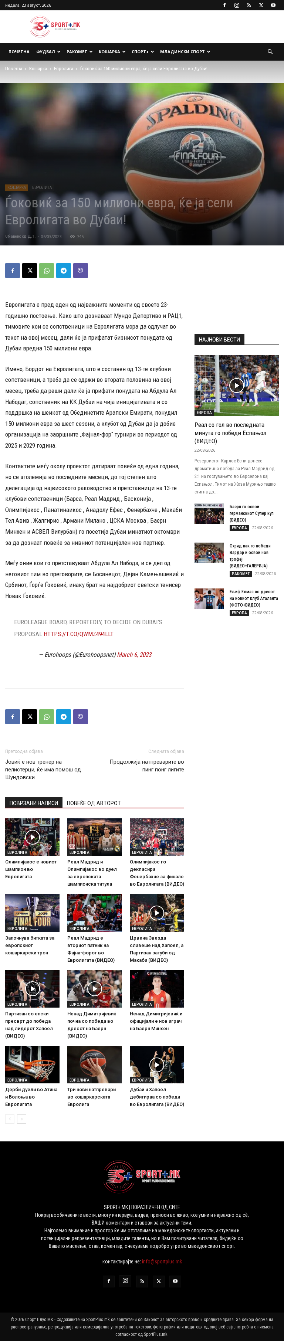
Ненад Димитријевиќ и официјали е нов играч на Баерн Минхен (156, 1021)
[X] (261, 5)
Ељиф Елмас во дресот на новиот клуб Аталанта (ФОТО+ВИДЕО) (254, 598)
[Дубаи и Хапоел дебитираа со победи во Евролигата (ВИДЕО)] (157, 1064)
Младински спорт (182, 51)
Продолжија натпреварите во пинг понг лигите (146, 765)
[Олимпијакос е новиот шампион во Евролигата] (32, 837)
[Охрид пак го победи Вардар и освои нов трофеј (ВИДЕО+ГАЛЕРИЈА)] (209, 553)
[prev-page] (9, 1119)
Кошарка (109, 51)
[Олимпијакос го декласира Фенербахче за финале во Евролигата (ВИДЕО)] (157, 837)
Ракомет (77, 51)
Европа (204, 412)
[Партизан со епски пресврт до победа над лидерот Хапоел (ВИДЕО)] (32, 989)
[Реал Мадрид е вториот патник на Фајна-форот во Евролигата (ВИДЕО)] (94, 912)
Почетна (19, 51)
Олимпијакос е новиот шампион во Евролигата (31, 869)
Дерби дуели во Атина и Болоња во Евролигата (31, 1097)
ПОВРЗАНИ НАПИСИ (34, 803)
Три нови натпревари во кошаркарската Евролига (91, 1097)
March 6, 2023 (134, 654)
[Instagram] (236, 5)
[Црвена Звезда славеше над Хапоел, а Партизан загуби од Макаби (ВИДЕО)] (157, 912)
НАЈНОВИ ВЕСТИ (219, 340)
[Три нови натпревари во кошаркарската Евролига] (94, 1064)
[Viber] (80, 270)
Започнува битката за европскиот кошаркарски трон (29, 945)
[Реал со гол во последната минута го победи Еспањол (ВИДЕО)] (237, 385)
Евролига (63, 68)
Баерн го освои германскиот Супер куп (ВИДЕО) (252, 513)
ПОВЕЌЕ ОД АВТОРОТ (94, 803)
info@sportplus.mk (162, 1261)
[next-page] (21, 1119)
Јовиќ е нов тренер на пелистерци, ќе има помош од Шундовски (43, 769)
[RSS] (248, 5)
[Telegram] (63, 270)
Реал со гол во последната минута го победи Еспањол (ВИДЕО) (230, 433)
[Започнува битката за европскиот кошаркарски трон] (32, 912)
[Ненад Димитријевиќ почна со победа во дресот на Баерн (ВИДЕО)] (94, 989)
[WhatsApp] (46, 270)
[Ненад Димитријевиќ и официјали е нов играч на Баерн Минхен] (157, 989)
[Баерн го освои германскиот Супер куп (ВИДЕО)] (209, 513)
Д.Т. (32, 236)
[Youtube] (273, 5)
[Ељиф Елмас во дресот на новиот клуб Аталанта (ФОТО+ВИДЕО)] (209, 598)
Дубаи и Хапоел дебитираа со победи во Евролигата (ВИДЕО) (157, 1097)
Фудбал (45, 51)
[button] (270, 51)
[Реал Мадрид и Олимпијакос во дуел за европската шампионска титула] (94, 837)
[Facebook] (224, 5)
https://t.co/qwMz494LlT (79, 634)
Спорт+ (140, 51)
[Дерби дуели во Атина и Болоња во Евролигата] (32, 1064)
